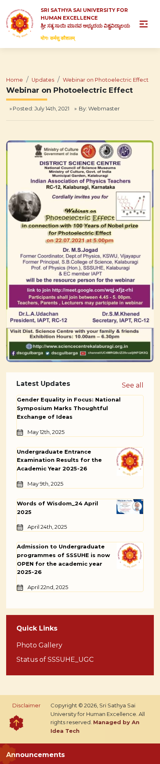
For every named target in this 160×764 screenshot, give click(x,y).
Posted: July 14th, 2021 (41, 108)
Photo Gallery (39, 645)
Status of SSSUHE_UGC (55, 659)
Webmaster (104, 108)
